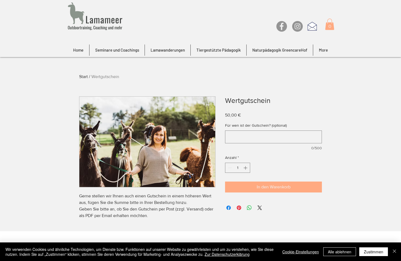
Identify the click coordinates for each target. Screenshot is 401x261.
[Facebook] (281, 26)
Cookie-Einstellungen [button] (300, 251)
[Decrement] (229, 168)
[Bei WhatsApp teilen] (249, 207)
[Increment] (246, 168)
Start (83, 76)
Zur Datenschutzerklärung (227, 254)
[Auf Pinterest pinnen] (239, 207)
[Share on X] (259, 207)
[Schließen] (394, 252)
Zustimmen (373, 251)
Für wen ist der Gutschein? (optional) (256, 125)
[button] (329, 24)
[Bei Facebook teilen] (228, 207)
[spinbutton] (238, 168)
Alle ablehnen (339, 251)
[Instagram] (297, 26)
